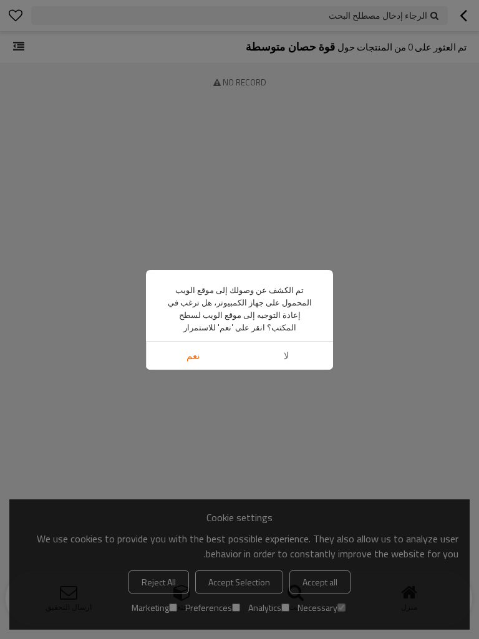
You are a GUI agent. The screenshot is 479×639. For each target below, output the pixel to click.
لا (286, 355)
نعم (193, 355)
